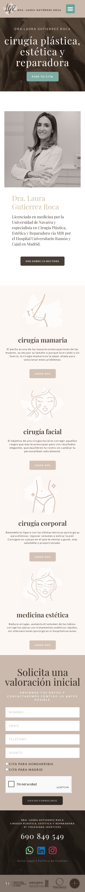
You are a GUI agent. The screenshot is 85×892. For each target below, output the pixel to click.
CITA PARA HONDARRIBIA (31, 764)
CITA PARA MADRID (26, 769)
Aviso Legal (26, 860)
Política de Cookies (53, 860)
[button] (70, 8)
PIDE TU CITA (42, 76)
